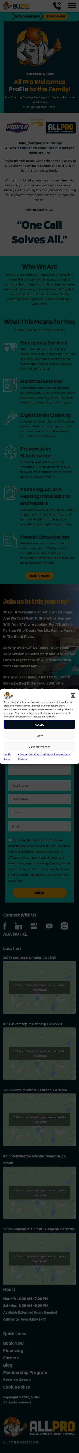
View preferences (39, 747)
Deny (39, 735)
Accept (39, 724)
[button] (73, 696)
